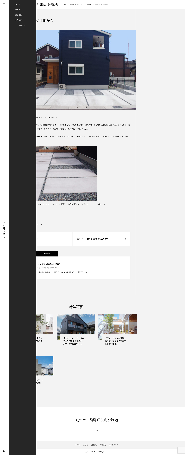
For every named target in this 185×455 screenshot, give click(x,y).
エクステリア (20, 25)
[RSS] (4, 451)
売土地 (17, 9)
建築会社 (18, 15)
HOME (17, 4)
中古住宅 (18, 20)
